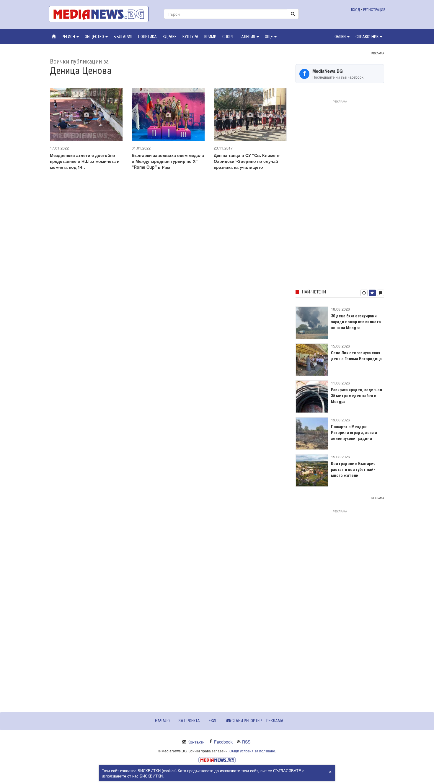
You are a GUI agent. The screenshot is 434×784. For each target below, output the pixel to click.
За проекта (189, 720)
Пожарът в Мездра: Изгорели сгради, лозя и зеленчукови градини (354, 432)
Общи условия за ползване (252, 750)
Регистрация (374, 9)
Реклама (274, 720)
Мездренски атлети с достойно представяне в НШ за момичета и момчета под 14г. (85, 161)
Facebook (223, 742)
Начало (162, 720)
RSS (246, 742)
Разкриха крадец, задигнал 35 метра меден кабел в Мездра (356, 395)
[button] (70, 36)
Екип (213, 720)
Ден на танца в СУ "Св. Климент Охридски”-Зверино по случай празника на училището (247, 161)
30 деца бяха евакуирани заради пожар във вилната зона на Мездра (356, 322)
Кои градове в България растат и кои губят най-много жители (353, 469)
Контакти (196, 742)
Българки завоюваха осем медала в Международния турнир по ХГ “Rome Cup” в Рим (168, 161)
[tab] (364, 293)
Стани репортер (246, 720)
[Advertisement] (340, 193)
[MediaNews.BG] (102, 14)
